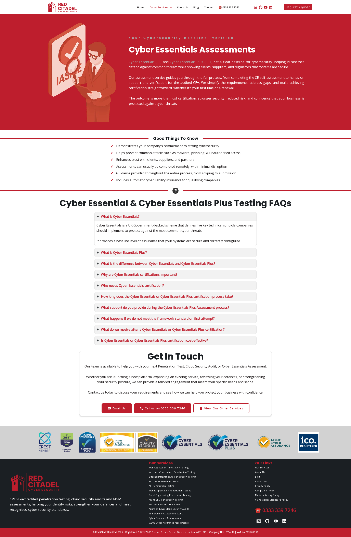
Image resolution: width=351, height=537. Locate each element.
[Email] (258, 521)
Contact (208, 7)
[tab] (175, 229)
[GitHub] (260, 7)
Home (140, 7)
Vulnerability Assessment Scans (166, 513)
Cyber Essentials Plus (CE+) (191, 62)
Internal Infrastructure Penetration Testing (172, 472)
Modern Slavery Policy (267, 495)
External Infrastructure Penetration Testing (172, 476)
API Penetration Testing (161, 485)
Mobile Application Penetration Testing (170, 490)
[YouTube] (265, 7)
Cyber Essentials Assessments (165, 518)
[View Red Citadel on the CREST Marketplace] (44, 442)
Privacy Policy (262, 485)
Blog (196, 7)
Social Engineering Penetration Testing (170, 495)
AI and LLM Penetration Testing (166, 499)
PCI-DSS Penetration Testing (164, 481)
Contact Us (261, 481)
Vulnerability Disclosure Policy (271, 499)
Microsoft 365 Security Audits (164, 504)
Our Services (262, 467)
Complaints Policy (264, 490)
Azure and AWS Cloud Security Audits (169, 508)
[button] (170, 7)
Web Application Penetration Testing (168, 467)
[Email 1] (255, 7)
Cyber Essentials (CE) (145, 62)
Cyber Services (159, 7)
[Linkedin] (271, 7)
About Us (182, 7)
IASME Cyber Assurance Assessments (168, 522)
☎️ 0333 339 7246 (229, 7)
